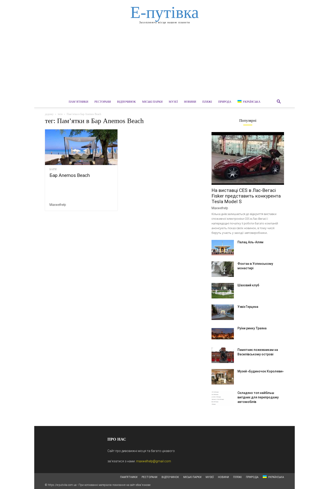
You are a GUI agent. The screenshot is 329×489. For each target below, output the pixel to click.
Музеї (173, 101)
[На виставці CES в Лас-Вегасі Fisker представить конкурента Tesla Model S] (248, 158)
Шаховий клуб (248, 285)
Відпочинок (126, 101)
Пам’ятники (78, 101)
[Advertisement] (164, 62)
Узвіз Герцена (247, 307)
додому (49, 114)
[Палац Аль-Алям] (223, 247)
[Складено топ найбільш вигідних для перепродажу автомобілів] (223, 398)
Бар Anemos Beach (69, 175)
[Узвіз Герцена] (223, 312)
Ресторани (102, 101)
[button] (278, 102)
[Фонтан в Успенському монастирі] (223, 269)
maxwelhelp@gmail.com (153, 461)
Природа (224, 101)
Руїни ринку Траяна (252, 328)
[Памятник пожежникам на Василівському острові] (223, 355)
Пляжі (207, 101)
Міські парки (152, 101)
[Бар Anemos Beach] (81, 147)
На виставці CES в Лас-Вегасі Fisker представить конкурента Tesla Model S (246, 196)
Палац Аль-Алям (250, 242)
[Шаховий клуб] (223, 290)
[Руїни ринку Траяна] (223, 333)
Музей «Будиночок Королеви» (260, 371)
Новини (190, 101)
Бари (53, 169)
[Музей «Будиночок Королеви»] (223, 377)
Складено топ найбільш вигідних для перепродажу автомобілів (258, 397)
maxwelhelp (57, 204)
